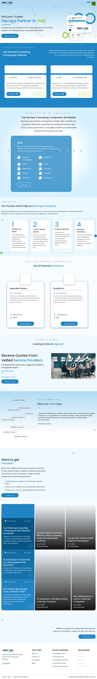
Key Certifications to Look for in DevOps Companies (83, 599)
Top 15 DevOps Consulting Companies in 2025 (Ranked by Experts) (16, 531)
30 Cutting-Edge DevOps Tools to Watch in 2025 (15, 590)
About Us (35, 653)
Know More (87, 637)
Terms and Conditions (20, 677)
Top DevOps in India (58, 663)
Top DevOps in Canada (60, 666)
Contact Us (35, 657)
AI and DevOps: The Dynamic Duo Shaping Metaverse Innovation (16, 562)
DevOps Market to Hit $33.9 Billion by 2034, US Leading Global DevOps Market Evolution (49, 536)
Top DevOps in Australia (60, 660)
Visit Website (25, 324)
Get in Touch (10, 36)
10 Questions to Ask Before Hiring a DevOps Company (52, 600)
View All (24, 185)
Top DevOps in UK (58, 657)
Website (12, 94)
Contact (39, 94)
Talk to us (10, 495)
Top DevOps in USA (58, 653)
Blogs (33, 663)
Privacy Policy (6, 677)
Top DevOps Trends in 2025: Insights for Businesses (80, 539)
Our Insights (36, 660)
